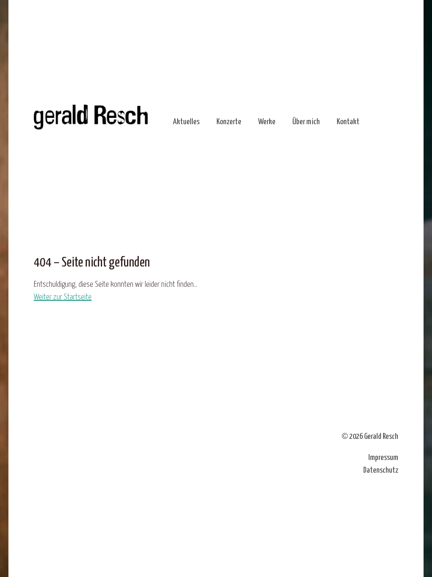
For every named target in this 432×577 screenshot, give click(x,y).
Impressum (383, 458)
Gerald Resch (381, 437)
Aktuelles (186, 122)
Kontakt (348, 122)
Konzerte (228, 122)
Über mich (306, 122)
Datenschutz (380, 470)
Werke (266, 122)
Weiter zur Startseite (63, 297)
